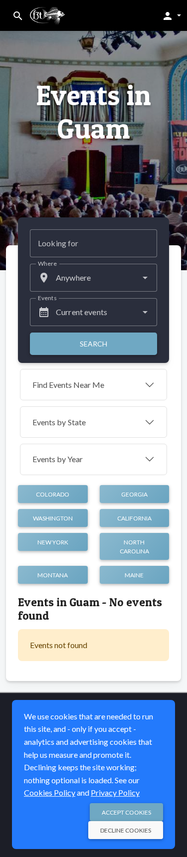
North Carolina (134, 546)
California (134, 518)
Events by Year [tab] (57, 459)
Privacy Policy (115, 792)
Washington (53, 518)
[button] (171, 15)
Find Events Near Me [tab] (68, 384)
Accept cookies (126, 812)
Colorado (52, 494)
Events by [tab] (59, 422)
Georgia (134, 494)
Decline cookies (125, 830)
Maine (134, 575)
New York (52, 542)
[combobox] (93, 278)
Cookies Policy (49, 792)
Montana (52, 575)
